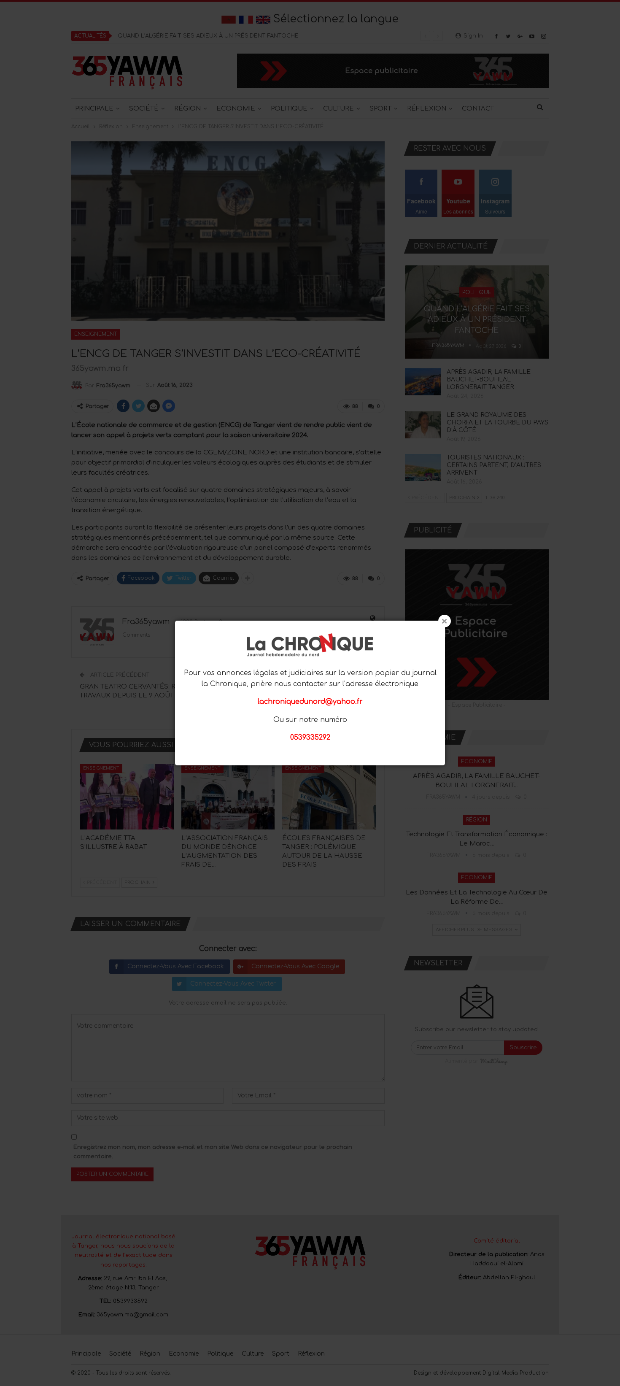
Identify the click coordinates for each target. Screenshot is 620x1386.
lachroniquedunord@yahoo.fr (310, 701)
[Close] (444, 621)
